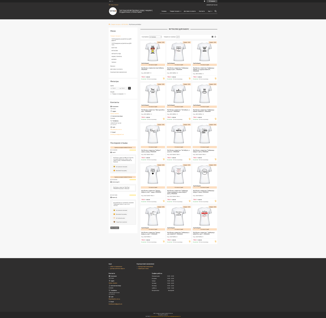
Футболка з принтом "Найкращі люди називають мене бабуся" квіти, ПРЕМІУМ (177, 192)
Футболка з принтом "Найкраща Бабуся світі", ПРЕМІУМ (177, 68)
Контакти (202, 11)
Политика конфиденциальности (173, 316)
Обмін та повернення (116, 266)
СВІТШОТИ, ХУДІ (116, 53)
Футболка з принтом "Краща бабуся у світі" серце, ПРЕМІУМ (151, 191)
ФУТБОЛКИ (125, 24)
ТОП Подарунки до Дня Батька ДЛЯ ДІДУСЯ (121, 39)
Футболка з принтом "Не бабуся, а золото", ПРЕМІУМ (178, 151)
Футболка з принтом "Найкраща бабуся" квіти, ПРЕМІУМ (203, 151)
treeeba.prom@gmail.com (117, 134)
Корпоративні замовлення (118, 72)
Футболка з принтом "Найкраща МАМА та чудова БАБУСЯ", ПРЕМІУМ (203, 69)
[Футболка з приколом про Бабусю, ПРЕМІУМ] (152, 53)
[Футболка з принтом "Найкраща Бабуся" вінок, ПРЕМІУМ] (204, 176)
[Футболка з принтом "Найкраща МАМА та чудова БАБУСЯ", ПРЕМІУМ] (204, 53)
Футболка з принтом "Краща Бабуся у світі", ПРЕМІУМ (150, 233)
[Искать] (215, 11)
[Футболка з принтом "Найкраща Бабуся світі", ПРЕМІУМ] (178, 53)
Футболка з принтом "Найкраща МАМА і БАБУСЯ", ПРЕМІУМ (203, 110)
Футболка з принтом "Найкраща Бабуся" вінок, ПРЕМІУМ (203, 191)
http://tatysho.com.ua (116, 129)
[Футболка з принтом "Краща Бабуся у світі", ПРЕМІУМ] (152, 217)
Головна (164, 11)
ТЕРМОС (113, 62)
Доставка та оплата (190, 11)
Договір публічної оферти (117, 268)
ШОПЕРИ (113, 59)
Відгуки (112, 66)
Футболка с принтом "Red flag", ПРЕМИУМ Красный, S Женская (121, 188)
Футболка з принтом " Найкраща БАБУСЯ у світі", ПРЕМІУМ (204, 233)
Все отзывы (114, 227)
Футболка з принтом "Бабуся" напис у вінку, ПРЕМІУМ (151, 151)
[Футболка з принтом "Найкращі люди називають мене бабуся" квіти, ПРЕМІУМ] (178, 176)
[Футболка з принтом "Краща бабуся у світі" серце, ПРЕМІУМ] (152, 176)
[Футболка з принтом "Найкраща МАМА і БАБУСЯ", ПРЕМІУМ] (204, 95)
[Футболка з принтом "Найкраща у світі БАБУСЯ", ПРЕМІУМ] (178, 217)
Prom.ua (171, 313)
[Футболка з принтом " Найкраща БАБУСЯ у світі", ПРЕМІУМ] (204, 217)
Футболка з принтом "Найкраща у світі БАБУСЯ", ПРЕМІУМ (178, 233)
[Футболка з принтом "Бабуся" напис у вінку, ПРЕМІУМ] (152, 135)
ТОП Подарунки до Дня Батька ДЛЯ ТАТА (121, 44)
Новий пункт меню (143, 268)
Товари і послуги (175, 11)
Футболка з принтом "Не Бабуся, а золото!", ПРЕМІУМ (178, 110)
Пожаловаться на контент (157, 316)
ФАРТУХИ (114, 47)
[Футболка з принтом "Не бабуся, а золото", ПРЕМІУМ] (178, 135)
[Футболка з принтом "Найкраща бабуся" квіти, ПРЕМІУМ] (204, 135)
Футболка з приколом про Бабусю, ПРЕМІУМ (152, 68)
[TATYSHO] (113, 11)
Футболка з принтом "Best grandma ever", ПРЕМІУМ (152, 110)
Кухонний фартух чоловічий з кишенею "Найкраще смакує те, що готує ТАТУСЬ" (123, 204)
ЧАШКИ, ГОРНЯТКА (116, 56)
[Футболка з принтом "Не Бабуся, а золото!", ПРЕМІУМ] (178, 95)
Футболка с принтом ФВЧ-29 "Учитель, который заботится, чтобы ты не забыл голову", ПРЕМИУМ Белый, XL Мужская (123, 160)
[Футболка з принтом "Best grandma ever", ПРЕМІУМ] (152, 95)
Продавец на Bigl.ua (163, 314)
